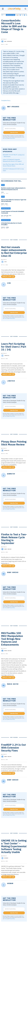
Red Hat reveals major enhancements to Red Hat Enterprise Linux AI (13, 188)
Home (2, 15)
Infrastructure (10, 15)
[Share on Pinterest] (24, 15)
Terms (6, 138)
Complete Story (5, 100)
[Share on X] (22, 15)
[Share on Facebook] (20, 15)
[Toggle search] (25, 9)
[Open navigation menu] (3, 9)
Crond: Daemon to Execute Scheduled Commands (12, 212)
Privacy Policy (12, 138)
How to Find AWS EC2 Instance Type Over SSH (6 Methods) (13, 200)
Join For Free (14, 132)
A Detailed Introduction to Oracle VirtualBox (11, 223)
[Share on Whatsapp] (26, 15)
